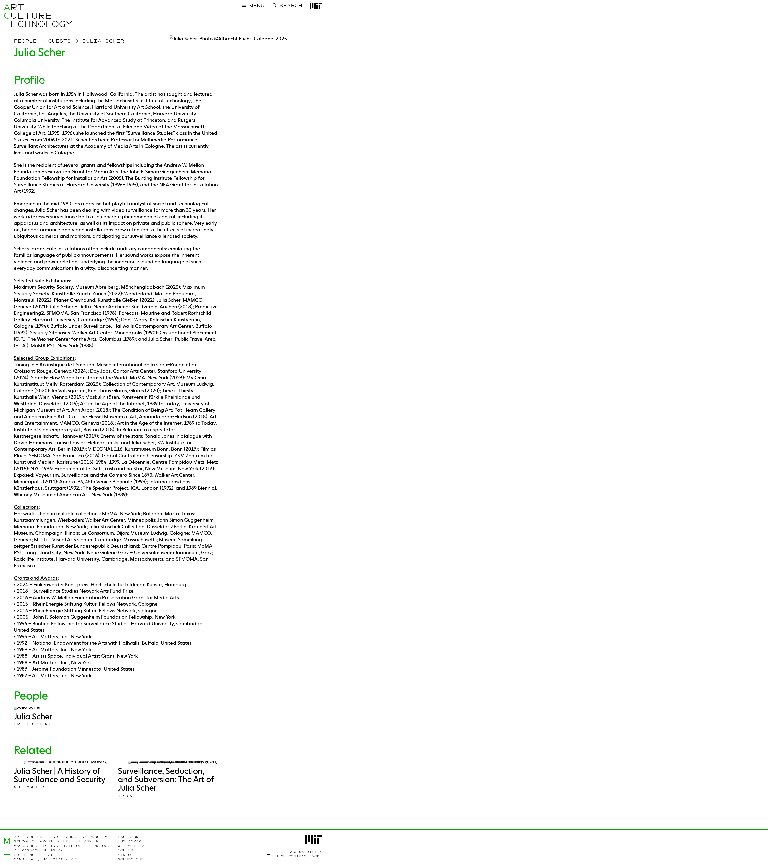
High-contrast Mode (298, 856)
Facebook (128, 837)
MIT (6, 849)
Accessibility (305, 852)
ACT (6, 15)
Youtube (127, 850)
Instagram (129, 841)
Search (290, 5)
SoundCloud (131, 859)
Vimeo (124, 855)
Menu (256, 5)
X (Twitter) (132, 846)
